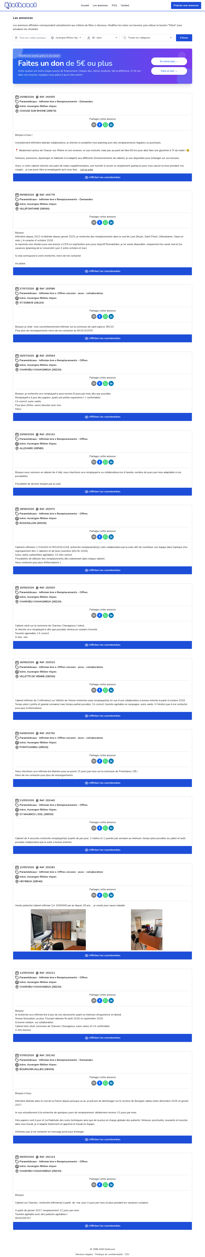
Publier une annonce (186, 5)
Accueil (85, 5)
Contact (125, 5)
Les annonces (100, 5)
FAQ (114, 5)
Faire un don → (169, 71)
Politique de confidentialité (109, 1254)
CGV (127, 1254)
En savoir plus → (169, 61)
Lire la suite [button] (86, 169)
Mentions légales (84, 1254)
